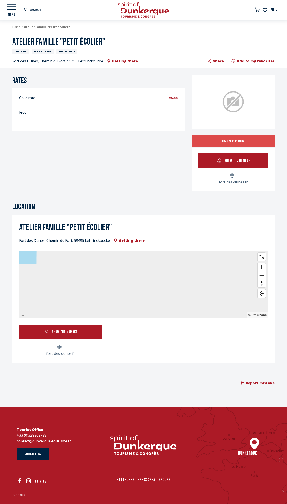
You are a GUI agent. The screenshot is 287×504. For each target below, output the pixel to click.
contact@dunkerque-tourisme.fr (44, 441)
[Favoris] (265, 10)
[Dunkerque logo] (143, 445)
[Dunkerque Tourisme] (143, 10)
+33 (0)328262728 (31, 435)
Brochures (125, 479)
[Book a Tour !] (257, 10)
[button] (274, 10)
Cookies (19, 495)
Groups (164, 479)
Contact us (32, 454)
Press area (146, 479)
